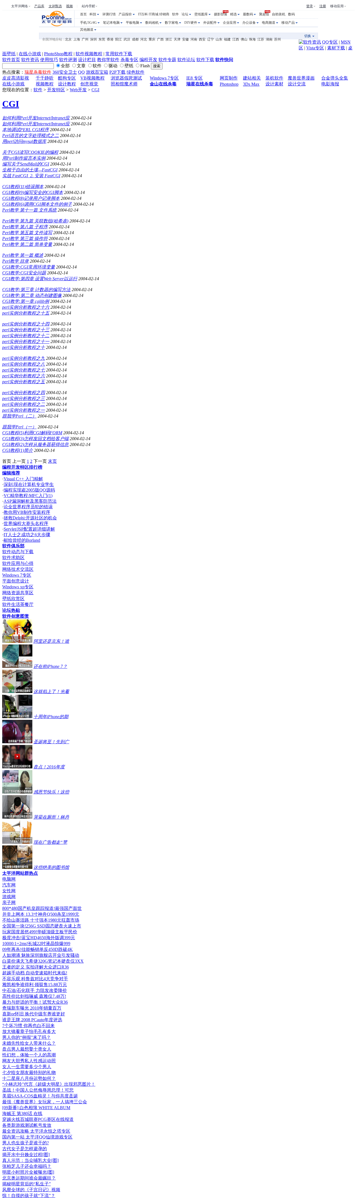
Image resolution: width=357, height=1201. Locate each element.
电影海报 (330, 83)
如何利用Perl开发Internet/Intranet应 (36, 118)
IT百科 (143, 14)
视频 (69, 6)
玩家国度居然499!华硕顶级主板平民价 (39, 931)
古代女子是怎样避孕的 (24, 1148)
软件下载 (205, 59)
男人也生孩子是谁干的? (25, 1142)
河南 (193, 39)
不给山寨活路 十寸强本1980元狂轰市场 (40, 920)
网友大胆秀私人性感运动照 (29, 1060)
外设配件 (210, 23)
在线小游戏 (30, 53)
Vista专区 (315, 47)
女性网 (9, 890)
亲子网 (9, 902)
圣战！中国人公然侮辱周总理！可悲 (38, 1090)
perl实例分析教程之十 (23, 347)
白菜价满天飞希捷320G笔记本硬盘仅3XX (43, 961)
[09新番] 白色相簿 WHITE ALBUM (36, 1107)
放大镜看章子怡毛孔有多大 (29, 1031)
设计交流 (297, 83)
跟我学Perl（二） (19, 416)
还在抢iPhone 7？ (50, 666)
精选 (233, 14)
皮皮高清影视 (15, 78)
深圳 (93, 39)
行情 (112, 14)
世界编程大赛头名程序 (26, 523)
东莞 (101, 39)
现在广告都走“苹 (50, 842)
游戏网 (9, 896)
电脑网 (9, 879)
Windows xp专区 (17, 586)
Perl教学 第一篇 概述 (22, 255)
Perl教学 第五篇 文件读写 (27, 232)
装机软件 (274, 78)
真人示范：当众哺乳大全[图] (30, 1160)
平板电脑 (132, 23)
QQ (81, 72)
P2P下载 (117, 72)
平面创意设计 (15, 581)
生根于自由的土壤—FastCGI (29, 169)
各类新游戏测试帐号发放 (26, 1125)
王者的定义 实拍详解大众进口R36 (35, 967)
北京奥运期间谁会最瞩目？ (29, 1178)
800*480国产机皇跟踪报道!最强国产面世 (42, 908)
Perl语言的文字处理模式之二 (30, 135)
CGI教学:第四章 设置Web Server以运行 (39, 278)
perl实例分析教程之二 (23, 404)
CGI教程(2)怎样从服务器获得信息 (35, 444)
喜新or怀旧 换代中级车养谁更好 (33, 1013)
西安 (202, 39)
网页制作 (229, 78)
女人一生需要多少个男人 (26, 1066)
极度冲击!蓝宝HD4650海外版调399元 (38, 937)
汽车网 (9, 885)
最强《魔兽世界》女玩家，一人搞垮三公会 (44, 1101)
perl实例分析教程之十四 (25, 324)
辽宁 (210, 39)
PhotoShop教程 (58, 53)
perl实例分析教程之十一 (25, 341)
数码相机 (152, 23)
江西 (235, 39)
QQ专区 (330, 42)
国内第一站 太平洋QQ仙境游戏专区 (37, 1137)
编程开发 (148, 59)
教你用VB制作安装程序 (27, 512)
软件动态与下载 (17, 551)
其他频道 (86, 30)
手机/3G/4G (88, 23)
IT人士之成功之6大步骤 (27, 534)
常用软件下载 (118, 53)
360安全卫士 (64, 72)
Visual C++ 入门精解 (23, 478)
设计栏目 (87, 59)
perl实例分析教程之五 (23, 381)
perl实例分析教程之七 (23, 370)
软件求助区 (13, 557)
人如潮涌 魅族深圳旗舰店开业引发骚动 (40, 955)
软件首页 (11, 59)
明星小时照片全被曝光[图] (28, 1172)
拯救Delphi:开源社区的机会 (30, 518)
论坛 (185, 14)
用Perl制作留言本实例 (23, 158)
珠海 (252, 39)
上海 (76, 39)
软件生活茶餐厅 (17, 604)
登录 (309, 6)
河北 (143, 39)
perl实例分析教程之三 (23, 398)
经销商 (164, 14)
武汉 (127, 39)
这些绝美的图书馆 (51, 867)
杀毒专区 (129, 59)
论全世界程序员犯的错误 (28, 506)
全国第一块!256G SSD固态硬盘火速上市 (41, 926)
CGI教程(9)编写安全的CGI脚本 (32, 192)
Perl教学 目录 (15, 261)
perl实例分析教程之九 (23, 358)
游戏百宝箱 (97, 72)
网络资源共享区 (17, 592)
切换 (307, 36)
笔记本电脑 (111, 23)
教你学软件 (108, 59)
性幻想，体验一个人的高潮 (29, 1055)
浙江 (168, 39)
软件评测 (68, 59)
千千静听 (45, 78)
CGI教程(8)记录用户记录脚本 (31, 198)
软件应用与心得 (17, 563)
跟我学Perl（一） (19, 427)
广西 (160, 39)
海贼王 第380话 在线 (22, 1113)
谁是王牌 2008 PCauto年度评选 (32, 1019)
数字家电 (171, 23)
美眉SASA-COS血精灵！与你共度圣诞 (40, 1096)
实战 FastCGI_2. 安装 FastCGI (31, 175)
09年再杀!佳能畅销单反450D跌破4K (37, 949)
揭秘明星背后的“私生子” (26, 1183)
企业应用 (229, 23)
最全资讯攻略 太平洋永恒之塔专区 (36, 1131)
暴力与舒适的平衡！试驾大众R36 (35, 1002)
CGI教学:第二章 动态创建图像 (32, 295)
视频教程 (45, 83)
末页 (52, 461)
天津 (177, 39)
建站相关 (252, 78)
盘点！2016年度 (49, 766)
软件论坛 (186, 59)
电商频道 (268, 23)
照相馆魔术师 (124, 83)
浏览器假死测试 (126, 78)
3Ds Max (251, 84)
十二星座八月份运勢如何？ (29, 1078)
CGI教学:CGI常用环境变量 (28, 267)
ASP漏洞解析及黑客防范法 (30, 501)
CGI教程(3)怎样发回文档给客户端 (35, 438)
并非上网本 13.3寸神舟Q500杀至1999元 (40, 914)
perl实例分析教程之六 (23, 375)
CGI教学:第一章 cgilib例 (25, 301)
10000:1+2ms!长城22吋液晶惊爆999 (36, 943)
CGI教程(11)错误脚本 (23, 186)
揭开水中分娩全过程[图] (26, 1154)
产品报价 (125, 14)
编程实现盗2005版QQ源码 (29, 490)
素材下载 (336, 47)
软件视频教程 (89, 53)
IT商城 (153, 14)
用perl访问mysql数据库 (24, 141)
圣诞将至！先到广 (51, 741)
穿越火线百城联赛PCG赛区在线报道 (38, 1119)
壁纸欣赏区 (13, 598)
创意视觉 (89, 83)
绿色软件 (135, 72)
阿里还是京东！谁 (51, 641)
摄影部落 (220, 14)
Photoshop (229, 84)
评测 (105, 14)
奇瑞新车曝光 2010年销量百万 (31, 1008)
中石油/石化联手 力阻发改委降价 (34, 990)
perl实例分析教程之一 (23, 410)
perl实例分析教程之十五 (25, 313)
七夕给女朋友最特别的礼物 (29, 1072)
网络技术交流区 (17, 569)
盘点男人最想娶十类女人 (26, 1049)
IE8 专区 (194, 78)
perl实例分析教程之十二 (25, 335)
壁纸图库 (201, 14)
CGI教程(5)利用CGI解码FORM (32, 432)
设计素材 (274, 83)
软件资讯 (30, 59)
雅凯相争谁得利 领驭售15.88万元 (34, 984)
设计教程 (67, 83)
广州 (85, 39)
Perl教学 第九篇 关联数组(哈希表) (35, 221)
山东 (219, 39)
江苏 (260, 39)
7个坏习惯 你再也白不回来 (28, 1025)
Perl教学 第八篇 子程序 (25, 226)
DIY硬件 (190, 23)
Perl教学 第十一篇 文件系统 (29, 210)
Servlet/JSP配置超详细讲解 (29, 529)
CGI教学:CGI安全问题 (24, 272)
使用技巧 (49, 59)
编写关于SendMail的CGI (25, 164)
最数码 (248, 14)
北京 (68, 39)
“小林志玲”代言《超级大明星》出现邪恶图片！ (48, 1084)
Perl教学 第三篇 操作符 (25, 238)
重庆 (152, 39)
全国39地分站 (52, 39)
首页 (83, 14)
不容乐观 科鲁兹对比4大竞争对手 (35, 978)
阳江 (118, 39)
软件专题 (167, 59)
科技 (93, 14)
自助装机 (278, 14)
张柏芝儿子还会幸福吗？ (26, 1166)
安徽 (185, 39)
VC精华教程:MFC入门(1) (28, 495)
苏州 (277, 39)
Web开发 (78, 89)
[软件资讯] (310, 42)
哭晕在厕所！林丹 (51, 817)
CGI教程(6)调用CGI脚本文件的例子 (37, 204)
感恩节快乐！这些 (51, 792)
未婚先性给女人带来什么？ (29, 1043)
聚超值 (264, 14)
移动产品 (288, 23)
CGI (95, 89)
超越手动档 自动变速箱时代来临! (34, 972)
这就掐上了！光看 (51, 691)
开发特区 (56, 89)
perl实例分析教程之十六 (25, 307)
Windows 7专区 (164, 78)
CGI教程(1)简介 (17, 450)
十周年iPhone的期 (50, 716)
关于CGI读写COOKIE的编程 (30, 152)
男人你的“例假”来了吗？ (26, 1037)
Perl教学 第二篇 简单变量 (27, 244)
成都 (135, 39)
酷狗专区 (67, 78)
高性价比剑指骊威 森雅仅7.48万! (34, 996)
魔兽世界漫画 (301, 78)
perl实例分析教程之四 (23, 392)
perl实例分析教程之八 (23, 364)
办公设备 (249, 23)
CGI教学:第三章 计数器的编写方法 (36, 289)
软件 (175, 14)
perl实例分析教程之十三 (25, 329)
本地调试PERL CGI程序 (25, 129)
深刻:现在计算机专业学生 (29, 484)
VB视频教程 (92, 78)
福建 (227, 39)
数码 (291, 14)
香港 (110, 39)
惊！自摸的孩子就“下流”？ (28, 1195)
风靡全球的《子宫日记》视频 (31, 1189)
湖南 (269, 39)
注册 (322, 6)
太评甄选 (55, 6)
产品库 (39, 6)
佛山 (244, 39)
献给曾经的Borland (22, 540)
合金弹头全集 (334, 78)
